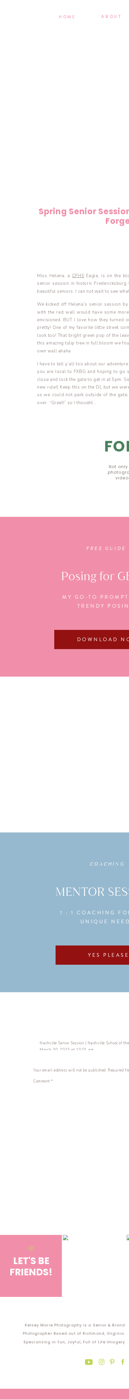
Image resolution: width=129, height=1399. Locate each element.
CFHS (78, 276)
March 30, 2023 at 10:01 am (67, 1049)
